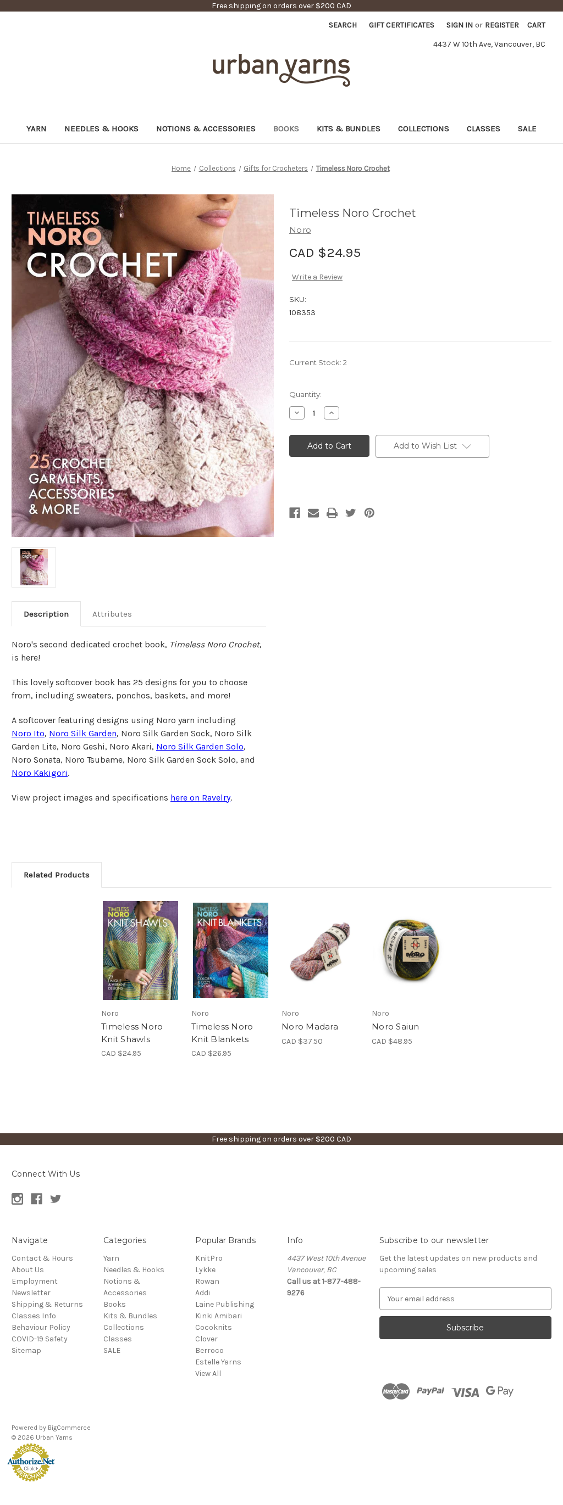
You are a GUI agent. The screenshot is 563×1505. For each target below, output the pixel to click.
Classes (483, 128)
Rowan (207, 1281)
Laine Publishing (224, 1304)
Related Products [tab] (57, 875)
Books (286, 128)
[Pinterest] (369, 513)
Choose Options (321, 960)
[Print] (332, 513)
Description (46, 614)
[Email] (313, 513)
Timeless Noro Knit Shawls (132, 1032)
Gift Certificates (401, 25)
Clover (206, 1339)
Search (343, 25)
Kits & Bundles (348, 128)
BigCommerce (69, 1427)
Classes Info (34, 1316)
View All (208, 1373)
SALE (527, 128)
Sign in (459, 25)
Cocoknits (213, 1327)
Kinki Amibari (218, 1316)
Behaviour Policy (41, 1327)
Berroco (209, 1350)
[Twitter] (350, 513)
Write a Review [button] (317, 277)
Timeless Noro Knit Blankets (222, 1032)
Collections (423, 128)
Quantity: (305, 394)
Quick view (139, 940)
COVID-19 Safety (40, 1339)
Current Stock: (318, 362)
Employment (35, 1281)
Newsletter (31, 1292)
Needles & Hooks (101, 128)
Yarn (36, 128)
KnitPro (209, 1258)
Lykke (205, 1269)
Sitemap (26, 1350)
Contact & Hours (42, 1258)
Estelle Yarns (218, 1362)
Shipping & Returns (47, 1304)
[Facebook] (294, 513)
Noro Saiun (396, 1026)
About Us (28, 1269)
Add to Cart (140, 959)
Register (502, 25)
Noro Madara (310, 1026)
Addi (202, 1292)
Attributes (112, 614)
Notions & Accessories (206, 128)
